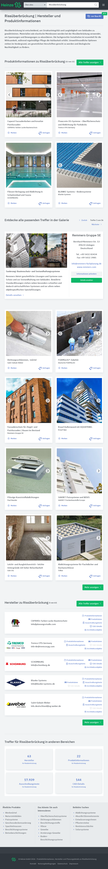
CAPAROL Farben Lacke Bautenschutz (49, 621)
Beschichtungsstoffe (50, 823)
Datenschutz (63, 864)
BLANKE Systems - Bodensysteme (74, 192)
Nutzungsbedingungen (47, 864)
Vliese (43, 826)
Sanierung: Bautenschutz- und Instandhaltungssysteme (33, 271)
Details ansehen (86, 280)
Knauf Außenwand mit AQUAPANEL (75, 427)
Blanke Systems (39, 681)
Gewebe (44, 830)
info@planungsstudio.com (43, 624)
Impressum (73, 864)
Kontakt (33, 864)
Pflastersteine (82, 823)
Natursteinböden (13, 816)
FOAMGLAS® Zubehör (68, 360)
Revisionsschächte (84, 826)
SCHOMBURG (37, 662)
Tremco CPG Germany (41, 643)
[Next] (48, 95)
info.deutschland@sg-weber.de (46, 706)
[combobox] (73, 5)
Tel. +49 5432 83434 (86, 254)
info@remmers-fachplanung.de (86, 264)
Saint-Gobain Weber (40, 703)
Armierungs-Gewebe (50, 833)
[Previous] (9, 95)
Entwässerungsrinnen (85, 820)
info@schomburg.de (40, 665)
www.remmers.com (86, 267)
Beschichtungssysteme (16, 830)
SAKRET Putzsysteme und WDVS (74, 497)
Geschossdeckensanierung (18, 823)
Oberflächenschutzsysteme (53, 816)
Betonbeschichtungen (15, 833)
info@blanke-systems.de (43, 684)
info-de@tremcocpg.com (43, 647)
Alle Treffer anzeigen (89, 63)
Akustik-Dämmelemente (87, 816)
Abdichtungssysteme (85, 813)
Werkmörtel (11, 813)
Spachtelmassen (13, 826)
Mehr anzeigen (92, 587)
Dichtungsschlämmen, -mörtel (22, 360)
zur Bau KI (97, 15)
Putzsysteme (11, 820)
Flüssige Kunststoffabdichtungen (23, 497)
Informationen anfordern (87, 274)
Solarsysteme (82, 830)
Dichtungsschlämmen (50, 820)
